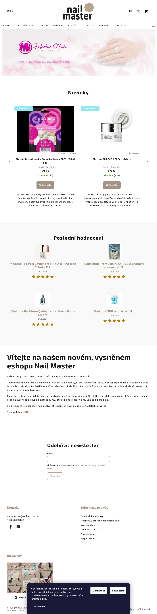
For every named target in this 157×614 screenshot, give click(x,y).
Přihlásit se (55, 476)
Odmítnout (99, 590)
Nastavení (39, 606)
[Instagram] (18, 526)
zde (44, 599)
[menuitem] (6, 25)
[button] (8, 52)
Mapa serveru (88, 538)
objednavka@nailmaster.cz (22, 516)
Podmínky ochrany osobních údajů (100, 520)
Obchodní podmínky (92, 516)
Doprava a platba (90, 529)
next (147, 160)
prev (9, 160)
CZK (9, 11)
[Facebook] (10, 526)
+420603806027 (15, 520)
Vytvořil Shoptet (141, 609)
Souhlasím (118, 590)
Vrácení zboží (88, 525)
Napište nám (88, 534)
